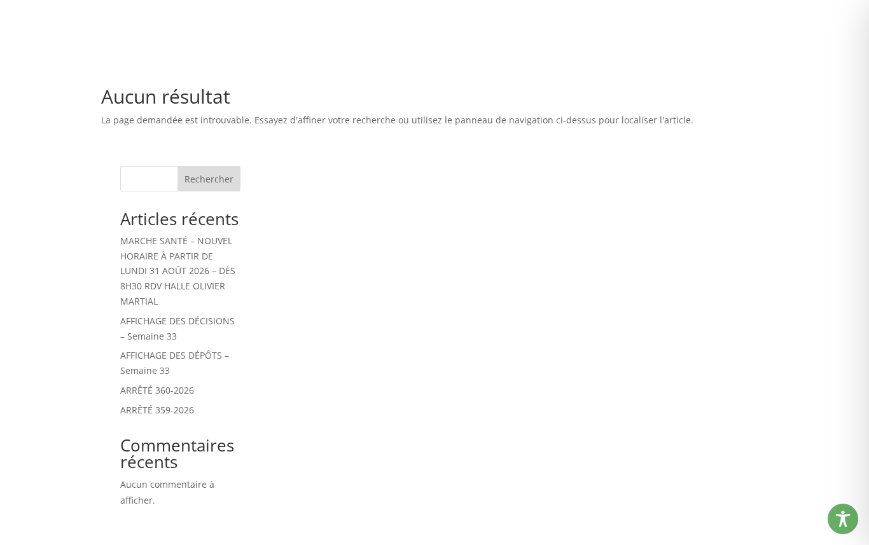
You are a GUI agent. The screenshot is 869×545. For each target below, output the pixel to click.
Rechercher (208, 179)
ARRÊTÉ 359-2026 (157, 410)
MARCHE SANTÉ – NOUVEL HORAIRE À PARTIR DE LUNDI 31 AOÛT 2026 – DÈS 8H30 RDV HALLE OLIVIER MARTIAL (177, 271)
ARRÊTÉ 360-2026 (157, 390)
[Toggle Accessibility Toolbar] (842, 518)
